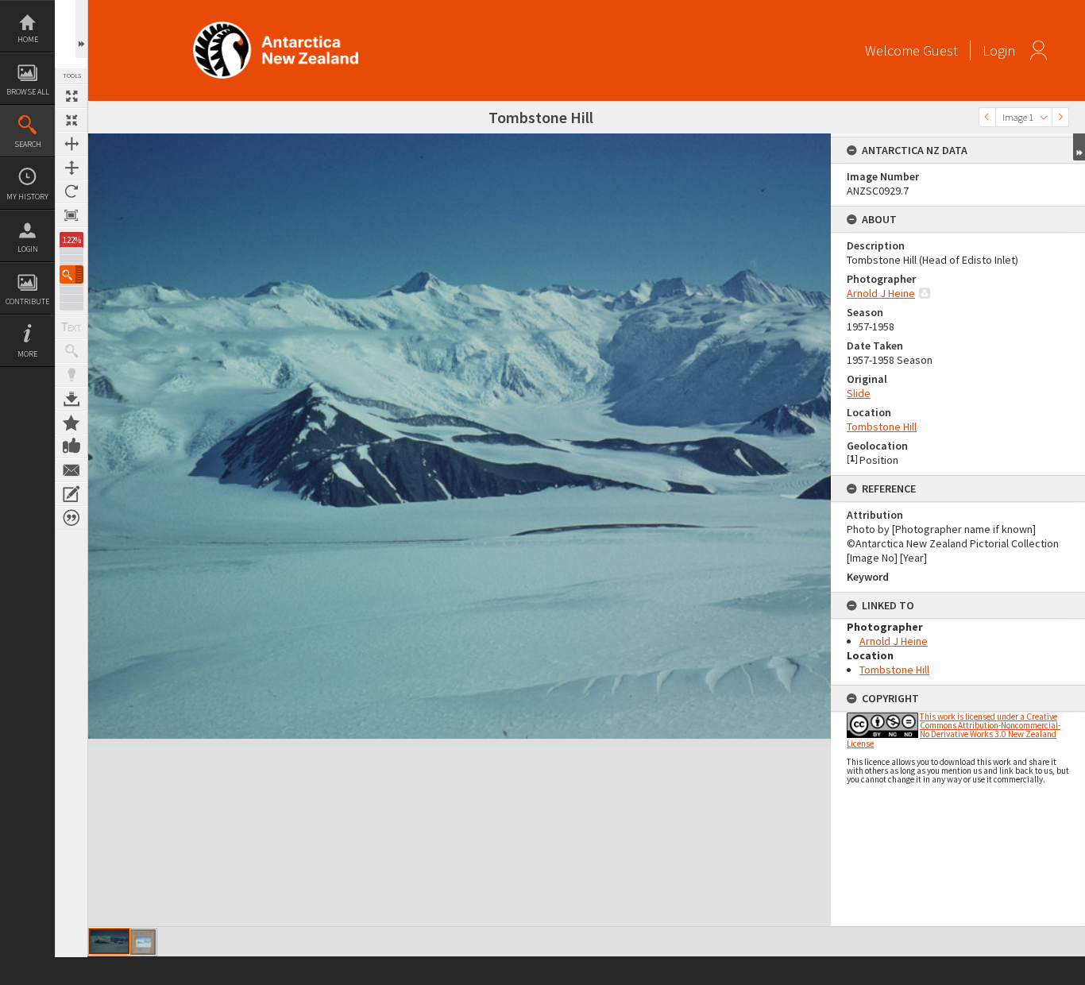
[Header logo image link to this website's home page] (275, 26)
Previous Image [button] (987, 117)
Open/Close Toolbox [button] (81, 29)
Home (27, 39)
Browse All (27, 92)
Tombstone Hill (882, 426)
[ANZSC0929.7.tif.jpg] (109, 941)
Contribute (27, 301)
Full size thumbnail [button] (71, 96)
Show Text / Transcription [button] (71, 327)
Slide (859, 393)
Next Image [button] (1060, 117)
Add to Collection (71, 423)
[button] (71, 274)
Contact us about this (71, 470)
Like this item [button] (71, 446)
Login (27, 249)
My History (27, 196)
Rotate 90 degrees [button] (71, 191)
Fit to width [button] (71, 144)
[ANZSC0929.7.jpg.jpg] (143, 942)
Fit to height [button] (71, 168)
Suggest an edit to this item (71, 494)
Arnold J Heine (881, 293)
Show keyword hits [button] (71, 351)
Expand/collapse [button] (1079, 146)
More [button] (27, 354)
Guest (940, 50)
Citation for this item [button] (71, 518)
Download (71, 399)
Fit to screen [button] (71, 120)
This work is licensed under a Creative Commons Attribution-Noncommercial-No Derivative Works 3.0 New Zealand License (953, 730)
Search (27, 144)
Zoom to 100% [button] (71, 215)
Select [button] (1044, 117)
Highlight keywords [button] (71, 375)
